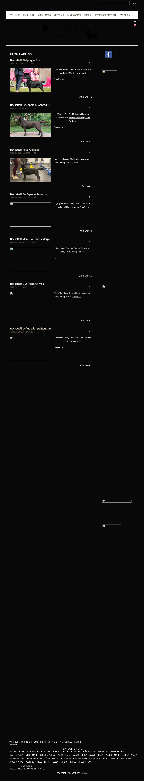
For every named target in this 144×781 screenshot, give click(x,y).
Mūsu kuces (44, 15)
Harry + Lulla (51, 762)
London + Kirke (68, 762)
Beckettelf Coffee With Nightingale (30, 328)
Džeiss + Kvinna (30, 758)
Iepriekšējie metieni (105, 15)
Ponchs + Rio (64, 758)
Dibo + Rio (15, 758)
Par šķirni (125, 15)
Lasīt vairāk (85, 97)
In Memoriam (74, 15)
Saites (41, 769)
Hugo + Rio (125, 758)
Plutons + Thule (33, 762)
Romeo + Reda (80, 758)
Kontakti (14, 745)
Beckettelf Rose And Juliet (25, 149)
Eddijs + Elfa (101, 751)
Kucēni (87, 15)
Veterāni (59, 15)
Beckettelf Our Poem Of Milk (27, 283)
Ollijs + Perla (117, 751)
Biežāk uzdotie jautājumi (23, 769)
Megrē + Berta (47, 758)
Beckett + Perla (52, 751)
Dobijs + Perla (47, 755)
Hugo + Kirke (16, 762)
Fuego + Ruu (84, 762)
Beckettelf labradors (68, 773)
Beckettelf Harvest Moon (68, 207)
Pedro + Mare (112, 755)
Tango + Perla (79, 755)
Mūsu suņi (28, 15)
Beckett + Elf (17, 751)
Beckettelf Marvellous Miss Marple (30, 239)
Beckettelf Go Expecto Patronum (29, 194)
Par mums (15, 15)
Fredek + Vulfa (129, 755)
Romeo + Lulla (110, 758)
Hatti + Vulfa (16, 755)
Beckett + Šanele (83, 751)
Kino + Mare (31, 755)
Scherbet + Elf (34, 751)
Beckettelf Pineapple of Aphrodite (30, 105)
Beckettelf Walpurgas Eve (25, 60)
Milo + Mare (95, 758)
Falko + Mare (63, 755)
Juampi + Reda (96, 755)
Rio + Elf (67, 751)
